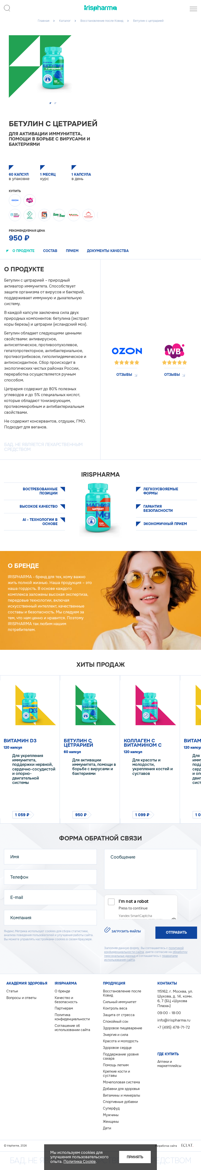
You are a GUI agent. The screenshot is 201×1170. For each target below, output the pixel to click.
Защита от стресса (119, 1015)
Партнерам (64, 1008)
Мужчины (111, 1115)
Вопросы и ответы (21, 998)
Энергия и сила (115, 1035)
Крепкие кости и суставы (116, 1073)
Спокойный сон (115, 1022)
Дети (107, 1128)
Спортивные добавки (120, 1102)
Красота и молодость (120, 1041)
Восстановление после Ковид (122, 993)
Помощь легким (116, 1065)
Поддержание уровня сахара (120, 1056)
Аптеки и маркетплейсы (169, 1064)
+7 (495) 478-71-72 (173, 1027)
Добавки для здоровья (121, 1089)
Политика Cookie (79, 1161)
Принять (135, 1157)
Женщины (111, 1122)
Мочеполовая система (121, 1082)
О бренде (62, 991)
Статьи (12, 991)
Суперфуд (111, 1108)
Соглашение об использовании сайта (72, 1028)
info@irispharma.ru (173, 1020)
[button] (51, 104)
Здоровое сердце (117, 1048)
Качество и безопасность (66, 1000)
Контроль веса (115, 1008)
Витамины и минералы (121, 1095)
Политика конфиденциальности (72, 1017)
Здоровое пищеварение (122, 1028)
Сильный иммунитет (120, 1002)
